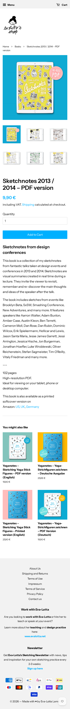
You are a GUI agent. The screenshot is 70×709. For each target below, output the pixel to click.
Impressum (35, 583)
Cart (64, 4)
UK (23, 407)
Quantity (9, 214)
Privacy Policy (35, 594)
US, (18, 407)
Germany (32, 407)
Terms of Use (35, 578)
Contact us (35, 599)
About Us (35, 568)
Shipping (28, 204)
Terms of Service (35, 589)
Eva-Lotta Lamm (50, 701)
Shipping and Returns (35, 573)
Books (18, 46)
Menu (11, 4)
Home (6, 46)
